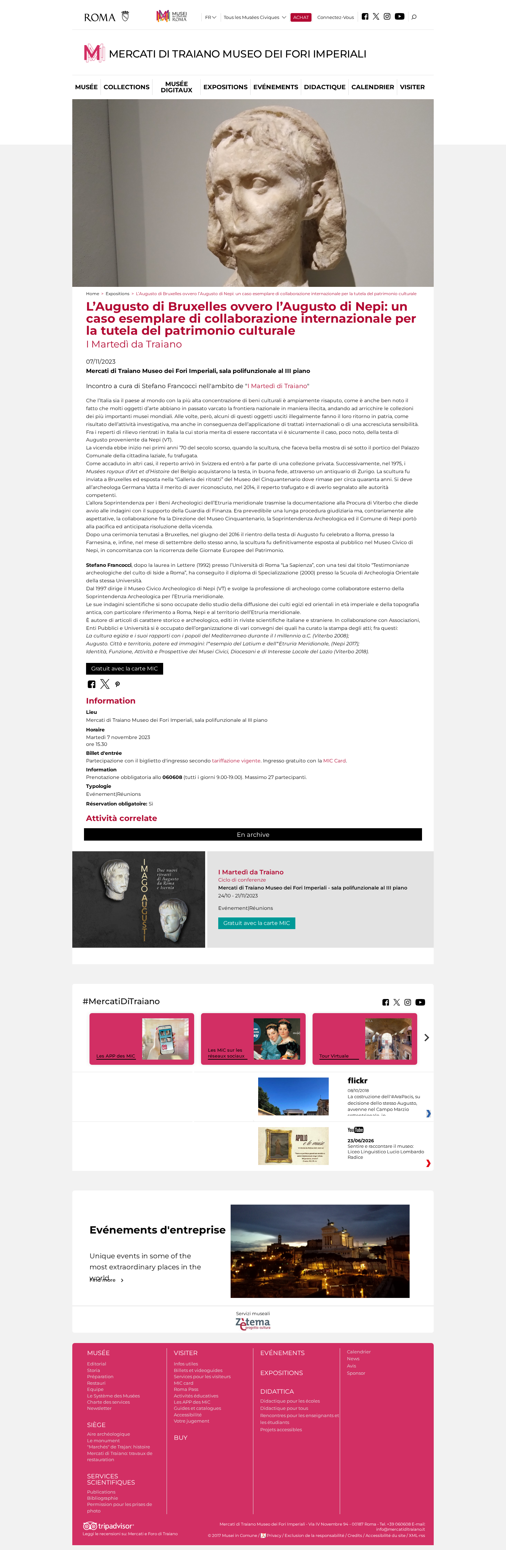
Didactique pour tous (284, 1408)
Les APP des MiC (115, 1056)
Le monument (103, 1440)
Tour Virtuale (334, 1056)
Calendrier (372, 87)
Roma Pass (186, 1389)
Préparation (100, 1376)
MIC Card (334, 761)
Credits (355, 1535)
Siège (96, 1425)
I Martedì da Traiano (251, 872)
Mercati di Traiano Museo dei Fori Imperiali (238, 54)
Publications (101, 1492)
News (353, 1358)
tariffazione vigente (236, 761)
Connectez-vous (335, 17)
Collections (126, 87)
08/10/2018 (384, 1103)
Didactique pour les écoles (290, 1401)
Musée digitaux (176, 87)
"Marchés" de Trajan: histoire (118, 1446)
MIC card (183, 1383)
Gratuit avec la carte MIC (124, 668)
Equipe (95, 1389)
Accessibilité (188, 1414)
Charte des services (108, 1402)
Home (92, 293)
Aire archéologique (108, 1434)
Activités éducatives (196, 1395)
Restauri (96, 1383)
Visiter (412, 87)
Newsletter (99, 1408)
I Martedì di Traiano (277, 385)
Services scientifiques (111, 1479)
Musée (86, 87)
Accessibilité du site (385, 1535)
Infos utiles (186, 1363)
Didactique (325, 87)
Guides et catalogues (197, 1408)
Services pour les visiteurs (202, 1376)
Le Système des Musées (113, 1395)
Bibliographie (102, 1498)
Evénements (275, 87)
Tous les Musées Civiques (251, 17)
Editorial (96, 1363)
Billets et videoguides (198, 1370)
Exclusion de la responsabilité (314, 1535)
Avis (351, 1366)
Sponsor (356, 1373)
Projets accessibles (281, 1429)
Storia (93, 1370)
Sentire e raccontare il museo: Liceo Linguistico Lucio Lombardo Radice (386, 1151)
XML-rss (417, 1535)
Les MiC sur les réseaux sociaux (226, 1053)
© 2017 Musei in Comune (232, 1535)
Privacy (274, 1535)
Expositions (225, 87)
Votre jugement (191, 1421)
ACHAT (301, 17)
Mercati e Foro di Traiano (153, 1533)
